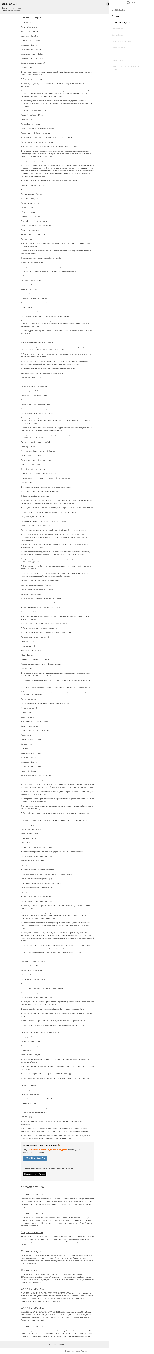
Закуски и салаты (32, 1232)
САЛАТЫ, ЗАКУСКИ (34, 1289)
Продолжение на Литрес (34, 1174)
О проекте (52, 1345)
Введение (115, 16)
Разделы (61, 1345)
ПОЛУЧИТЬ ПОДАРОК (35, 1158)
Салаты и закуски (32, 1194)
